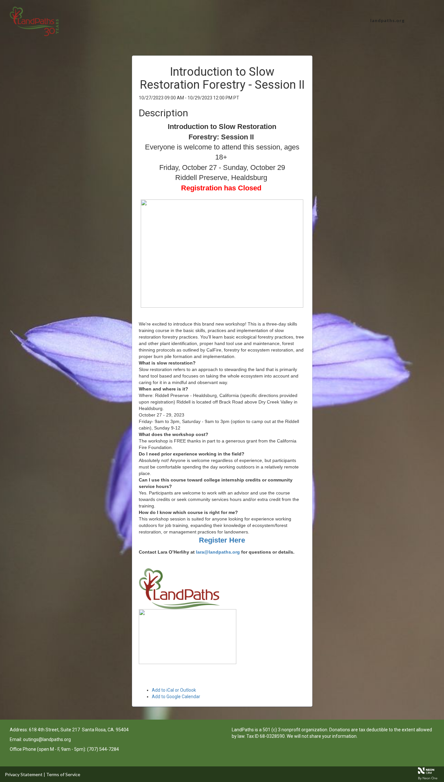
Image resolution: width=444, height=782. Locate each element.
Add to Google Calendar (176, 696)
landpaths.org (387, 20)
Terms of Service (63, 774)
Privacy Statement (24, 774)
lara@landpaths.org (218, 552)
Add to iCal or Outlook (174, 690)
